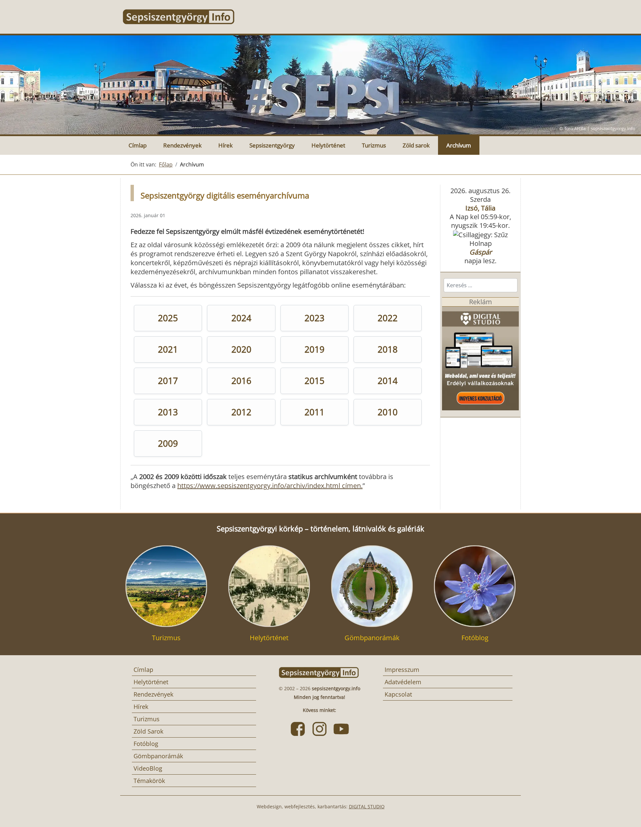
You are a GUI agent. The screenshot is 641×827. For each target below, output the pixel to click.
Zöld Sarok (148, 731)
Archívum (458, 145)
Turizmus (374, 145)
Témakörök (149, 781)
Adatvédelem (403, 682)
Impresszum (402, 670)
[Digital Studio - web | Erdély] (480, 357)
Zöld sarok (416, 145)
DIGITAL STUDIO (367, 806)
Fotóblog (146, 744)
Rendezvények (182, 145)
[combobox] (480, 285)
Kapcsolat (398, 694)
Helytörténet (328, 145)
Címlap (138, 145)
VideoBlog (148, 768)
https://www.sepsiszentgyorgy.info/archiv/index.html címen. (270, 485)
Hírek (225, 145)
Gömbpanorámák (158, 756)
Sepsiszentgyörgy (272, 145)
